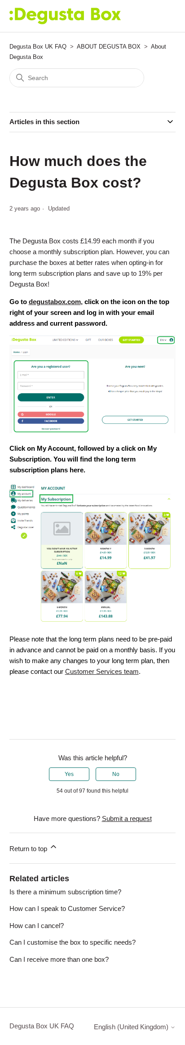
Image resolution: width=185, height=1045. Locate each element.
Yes (69, 774)
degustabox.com (55, 301)
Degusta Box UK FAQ (37, 46)
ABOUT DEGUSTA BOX (109, 46)
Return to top (29, 848)
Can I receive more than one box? (59, 959)
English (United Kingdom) (132, 1027)
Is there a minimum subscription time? (65, 892)
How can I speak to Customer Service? (67, 908)
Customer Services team (102, 671)
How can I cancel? (36, 925)
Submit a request (127, 818)
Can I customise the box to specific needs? (72, 942)
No (115, 774)
